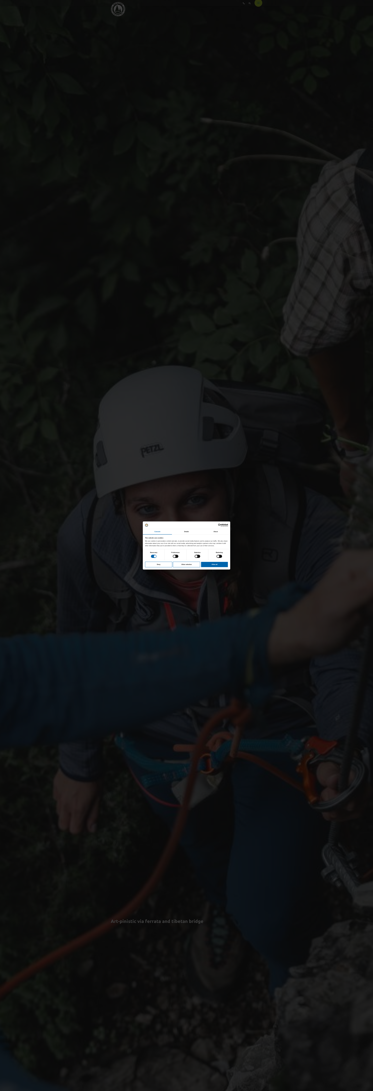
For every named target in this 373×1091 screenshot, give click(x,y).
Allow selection (186, 564)
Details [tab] (186, 531)
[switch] (175, 556)
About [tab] (216, 531)
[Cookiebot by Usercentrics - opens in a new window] (219, 525)
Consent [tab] (157, 531)
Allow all (214, 564)
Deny (158, 564)
